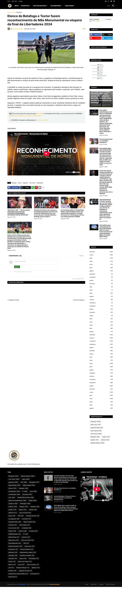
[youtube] (111, 1)
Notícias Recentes (39, 5)
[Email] (39, 187)
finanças (23, 506)
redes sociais (24, 525)
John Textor (32, 183)
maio (101, 261)
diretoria (12, 512)
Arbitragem (25, 503)
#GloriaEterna (22, 115)
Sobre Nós (14, 1)
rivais (33, 491)
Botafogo (19, 12)
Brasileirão (34, 482)
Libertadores (40, 183)
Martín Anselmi (29, 522)
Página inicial (11, 12)
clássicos (12, 503)
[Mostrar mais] (43, 187)
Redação (95, 437)
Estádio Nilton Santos (26, 497)
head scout (29, 546)
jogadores (25, 183)
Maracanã (12, 552)
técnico (12, 488)
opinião (94, 440)
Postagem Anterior (13, 300)
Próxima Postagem (78, 300)
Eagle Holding (14, 485)
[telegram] (114, 1)
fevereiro (101, 251)
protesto (12, 570)
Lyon (11, 497)
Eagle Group (13, 540)
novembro (101, 277)
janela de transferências (17, 500)
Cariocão (12, 525)
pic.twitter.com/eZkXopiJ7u (34, 115)
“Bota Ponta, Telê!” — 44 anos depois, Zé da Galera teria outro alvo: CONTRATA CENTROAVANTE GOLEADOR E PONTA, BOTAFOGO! (18, 212)
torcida (33, 509)
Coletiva (12, 506)
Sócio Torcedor (33, 564)
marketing (12, 555)
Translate (97, 21)
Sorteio (11, 561)
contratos (12, 558)
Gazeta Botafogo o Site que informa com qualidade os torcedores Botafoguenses (64, 497)
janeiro (101, 280)
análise (32, 500)
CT (25, 534)
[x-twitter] (108, 1)
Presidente (13, 549)
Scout (21, 564)
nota (11, 567)
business (34, 506)
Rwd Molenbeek (14, 543)
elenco (19, 183)
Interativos (25, 5)
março (101, 255)
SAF (24, 482)
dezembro (101, 306)
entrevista (27, 494)
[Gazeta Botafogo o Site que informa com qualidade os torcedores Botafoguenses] (48, 498)
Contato (20, 1)
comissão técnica (32, 515)
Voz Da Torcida (110, 584)
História (12, 531)
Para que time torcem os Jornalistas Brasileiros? (105, 140)
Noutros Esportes (26, 549)
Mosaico (35, 567)
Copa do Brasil (25, 512)
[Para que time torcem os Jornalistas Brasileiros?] (94, 141)
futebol (106, 437)
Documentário (55, 5)
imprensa (26, 537)
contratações (14, 494)
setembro (101, 274)
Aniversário (34, 573)
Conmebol (26, 519)
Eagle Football (29, 485)
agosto (101, 271)
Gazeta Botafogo (54, 584)
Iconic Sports (96, 430)
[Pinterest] (36, 187)
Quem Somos (69, 5)
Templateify (21, 584)
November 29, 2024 (42, 120)
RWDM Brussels (14, 534)
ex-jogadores (13, 519)
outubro (101, 299)
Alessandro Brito (14, 522)
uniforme (105, 440)
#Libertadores (13, 115)
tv (24, 491)
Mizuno (12, 564)
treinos (22, 558)
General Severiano (15, 546)
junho (101, 264)
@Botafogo (39, 113)
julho (101, 267)
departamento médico (28, 552)
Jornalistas (26, 528)
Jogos (25, 479)
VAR (26, 543)
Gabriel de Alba (97, 427)
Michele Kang (13, 537)
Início (8, 1)
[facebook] (105, 1)
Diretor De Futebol (25, 561)
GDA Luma (95, 424)
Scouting (33, 531)
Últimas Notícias (97, 443)
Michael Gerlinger (22, 567)
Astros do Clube (27, 540)
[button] (108, 6)
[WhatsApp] (32, 187)
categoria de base (25, 570)
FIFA (20, 515)
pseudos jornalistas (27, 555)
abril (101, 258)
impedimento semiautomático (18, 573)
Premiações (33, 558)
